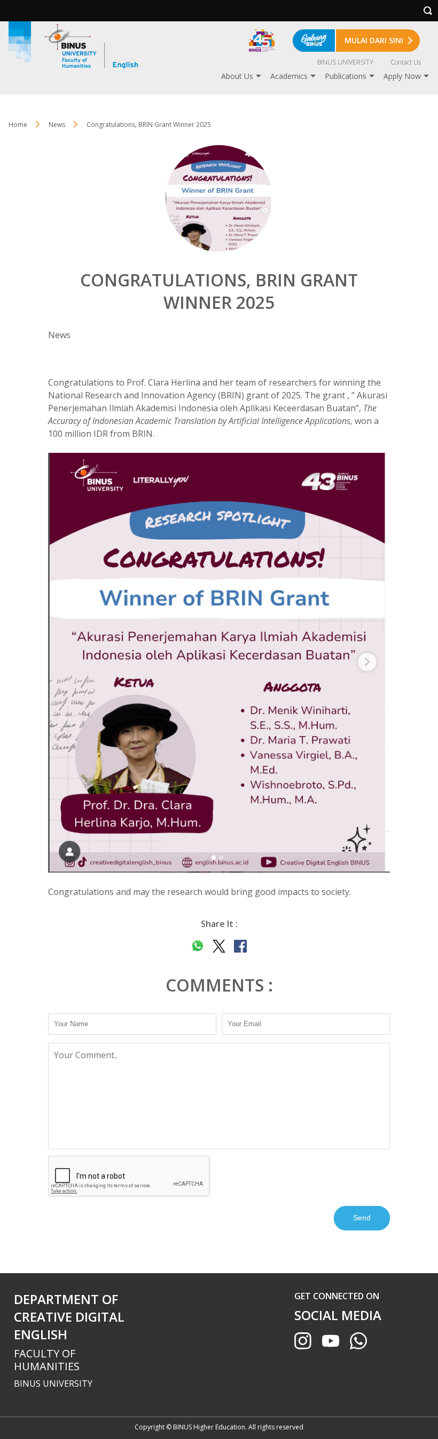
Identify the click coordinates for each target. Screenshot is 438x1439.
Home (18, 124)
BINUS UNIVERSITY (345, 62)
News (57, 124)
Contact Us (405, 62)
